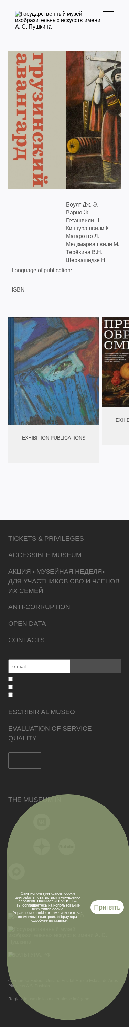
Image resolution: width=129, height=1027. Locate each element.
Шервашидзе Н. (86, 260)
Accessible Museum (45, 555)
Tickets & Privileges (46, 538)
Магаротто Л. (82, 236)
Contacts (26, 640)
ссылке (60, 920)
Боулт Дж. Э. (82, 205)
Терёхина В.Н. (84, 252)
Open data (27, 623)
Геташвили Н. (83, 220)
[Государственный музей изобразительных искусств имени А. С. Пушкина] (59, 27)
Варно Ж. (78, 212)
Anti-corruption (39, 607)
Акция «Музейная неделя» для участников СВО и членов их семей (64, 581)
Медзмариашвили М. (92, 244)
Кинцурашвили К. (88, 228)
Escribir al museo (41, 712)
